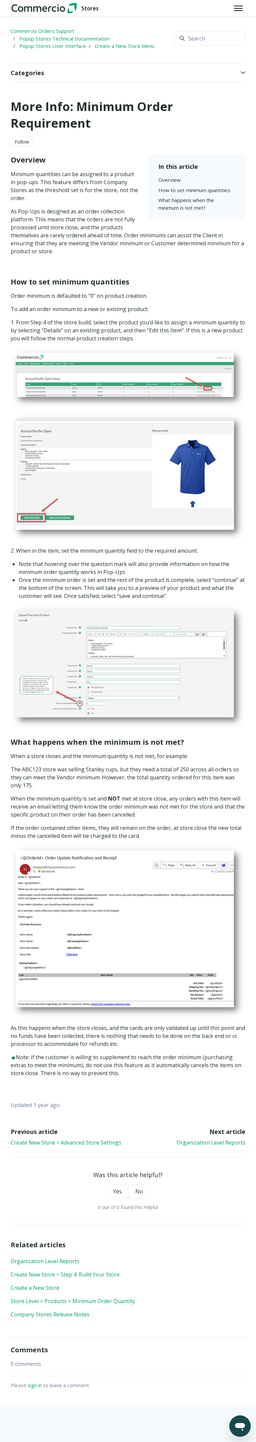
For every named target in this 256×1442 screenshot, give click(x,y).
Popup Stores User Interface (52, 46)
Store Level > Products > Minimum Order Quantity (73, 1301)
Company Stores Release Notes (50, 1314)
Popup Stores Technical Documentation (64, 38)
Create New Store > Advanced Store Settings (66, 1142)
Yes (117, 1191)
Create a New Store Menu (124, 46)
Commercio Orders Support (42, 31)
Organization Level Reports (211, 1142)
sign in (35, 1385)
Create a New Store (35, 1287)
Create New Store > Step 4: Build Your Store (65, 1274)
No (139, 1191)
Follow (22, 142)
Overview (169, 179)
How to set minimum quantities (194, 190)
